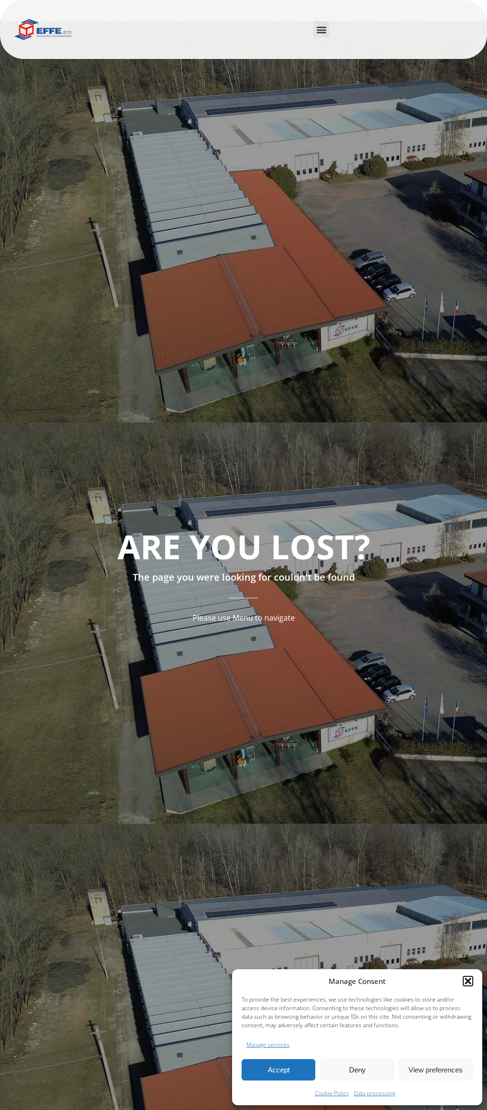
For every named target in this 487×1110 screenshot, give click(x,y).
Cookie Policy (332, 1093)
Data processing (374, 1093)
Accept (279, 1070)
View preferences (436, 1070)
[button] (468, 981)
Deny (357, 1070)
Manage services (268, 1045)
